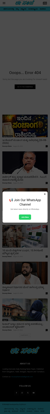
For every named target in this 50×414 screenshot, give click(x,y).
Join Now (25, 217)
